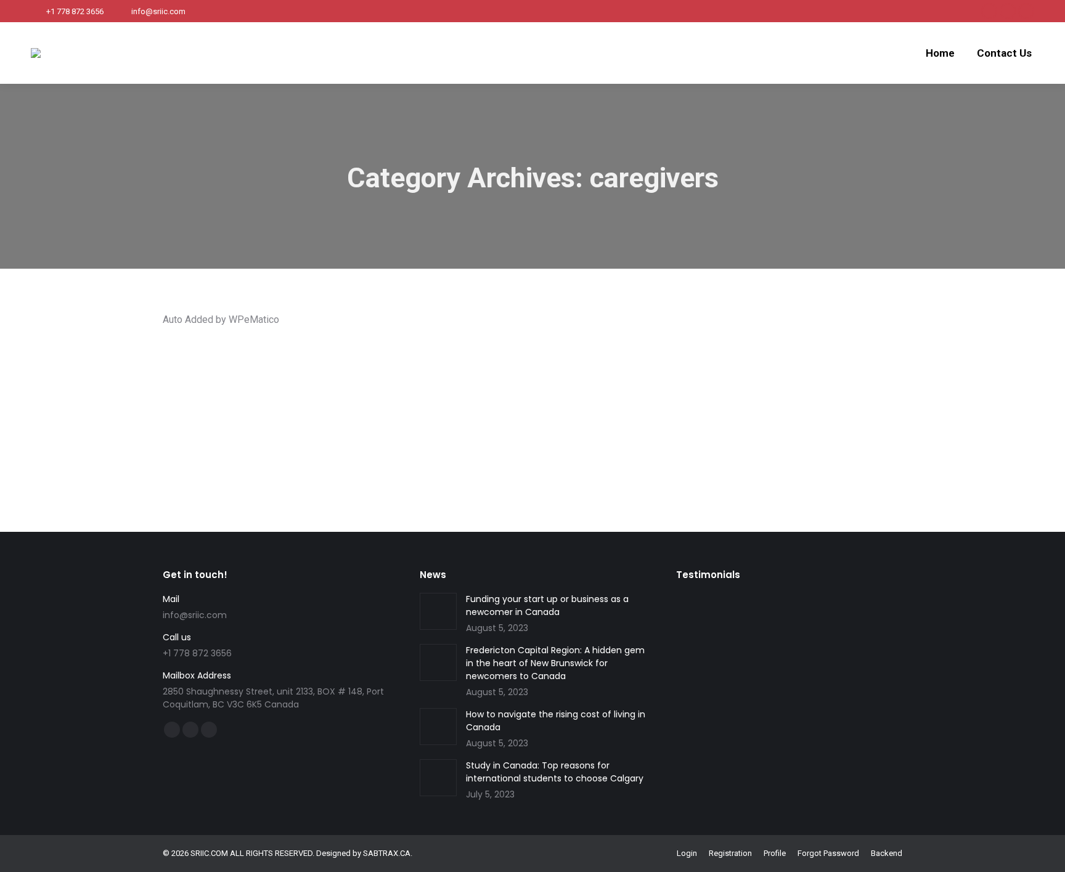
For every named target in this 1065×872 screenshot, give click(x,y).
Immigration (632, 394)
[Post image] (438, 611)
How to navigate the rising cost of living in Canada (555, 720)
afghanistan (199, 394)
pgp (510, 405)
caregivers (420, 394)
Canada (310, 394)
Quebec (552, 405)
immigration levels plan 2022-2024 (238, 405)
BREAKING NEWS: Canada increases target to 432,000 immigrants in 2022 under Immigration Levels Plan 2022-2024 (503, 374)
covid (498, 394)
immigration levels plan (698, 394)
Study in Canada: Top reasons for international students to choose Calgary (554, 771)
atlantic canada (266, 394)
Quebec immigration (605, 405)
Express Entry (535, 394)
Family (574, 394)
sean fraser (665, 405)
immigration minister (463, 405)
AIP (229, 394)
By (210, 417)
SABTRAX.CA (386, 853)
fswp (598, 394)
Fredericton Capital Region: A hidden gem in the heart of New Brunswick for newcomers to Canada (555, 663)
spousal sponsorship (726, 405)
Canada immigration (363, 394)
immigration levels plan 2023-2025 (363, 405)
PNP (527, 405)
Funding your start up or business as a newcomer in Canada (547, 605)
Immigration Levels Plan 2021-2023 (804, 394)
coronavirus (464, 394)
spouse (782, 405)
